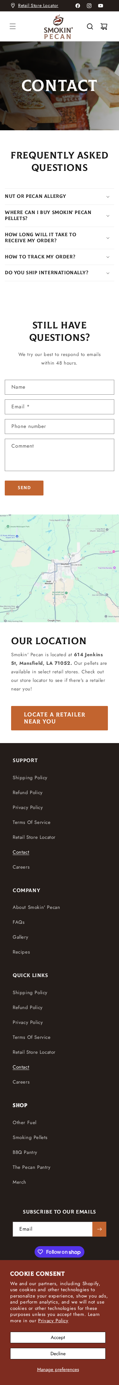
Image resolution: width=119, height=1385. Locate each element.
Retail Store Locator (38, 5)
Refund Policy (28, 792)
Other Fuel (24, 1122)
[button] (13, 26)
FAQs (18, 922)
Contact (21, 852)
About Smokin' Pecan (36, 907)
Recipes (21, 951)
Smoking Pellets (30, 1137)
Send (24, 487)
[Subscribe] (99, 1229)
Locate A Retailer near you (54, 718)
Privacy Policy (53, 1320)
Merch (19, 1182)
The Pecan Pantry (32, 1167)
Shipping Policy (30, 777)
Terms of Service (32, 822)
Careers (21, 867)
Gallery (20, 937)
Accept (58, 1337)
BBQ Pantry (25, 1152)
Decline (58, 1353)
